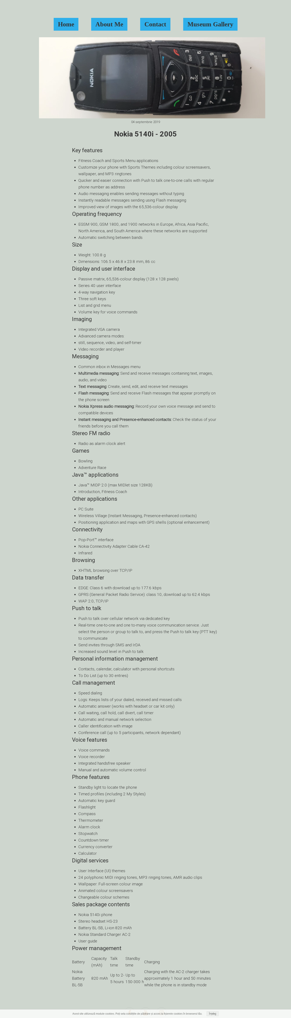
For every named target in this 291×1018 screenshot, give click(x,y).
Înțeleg (212, 1013)
